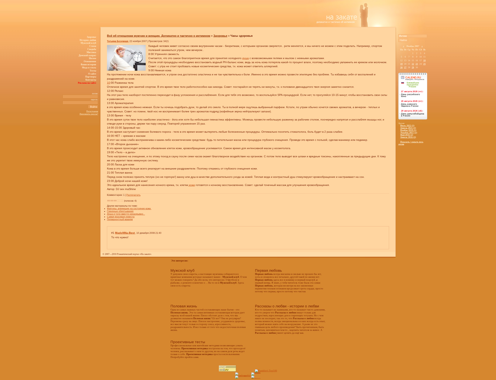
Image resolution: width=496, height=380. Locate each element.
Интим (92, 58)
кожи (191, 185)
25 (424, 64)
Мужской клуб (88, 43)
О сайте (92, 73)
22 (413, 64)
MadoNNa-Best (125, 232)
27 (405, 67)
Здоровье (91, 37)
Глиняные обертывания (120, 211)
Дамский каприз (87, 55)
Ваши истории (88, 64)
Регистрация (92, 111)
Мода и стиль (89, 67)
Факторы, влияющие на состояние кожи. (129, 208)
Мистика (91, 52)
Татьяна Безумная (117, 41)
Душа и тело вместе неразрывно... (126, 214)
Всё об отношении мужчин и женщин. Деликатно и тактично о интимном (158, 35)
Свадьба (91, 49)
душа (245, 58)
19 (401, 64)
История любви (88, 40)
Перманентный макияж (120, 219)
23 (417, 64)
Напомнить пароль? (89, 114)
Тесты (93, 70)
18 (424, 60)
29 (413, 67)
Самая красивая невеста (120, 216)
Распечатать (133, 195)
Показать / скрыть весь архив (410, 143)
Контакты (90, 79)
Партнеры (90, 76)
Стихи (92, 46)
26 (401, 67)
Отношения (90, 61)
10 (108, 82)
